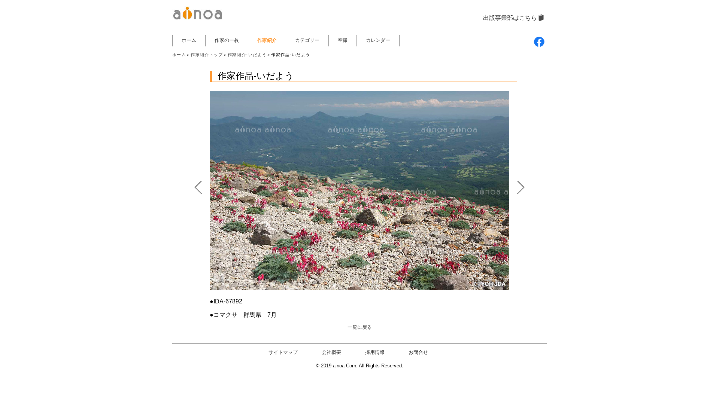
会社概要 (331, 352)
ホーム (189, 40)
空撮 (343, 40)
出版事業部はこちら (510, 18)
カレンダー (378, 40)
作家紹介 (267, 40)
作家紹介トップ (207, 54)
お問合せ (418, 352)
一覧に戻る (360, 327)
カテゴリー (307, 40)
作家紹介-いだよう (247, 54)
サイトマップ (283, 352)
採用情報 (375, 352)
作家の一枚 (227, 40)
